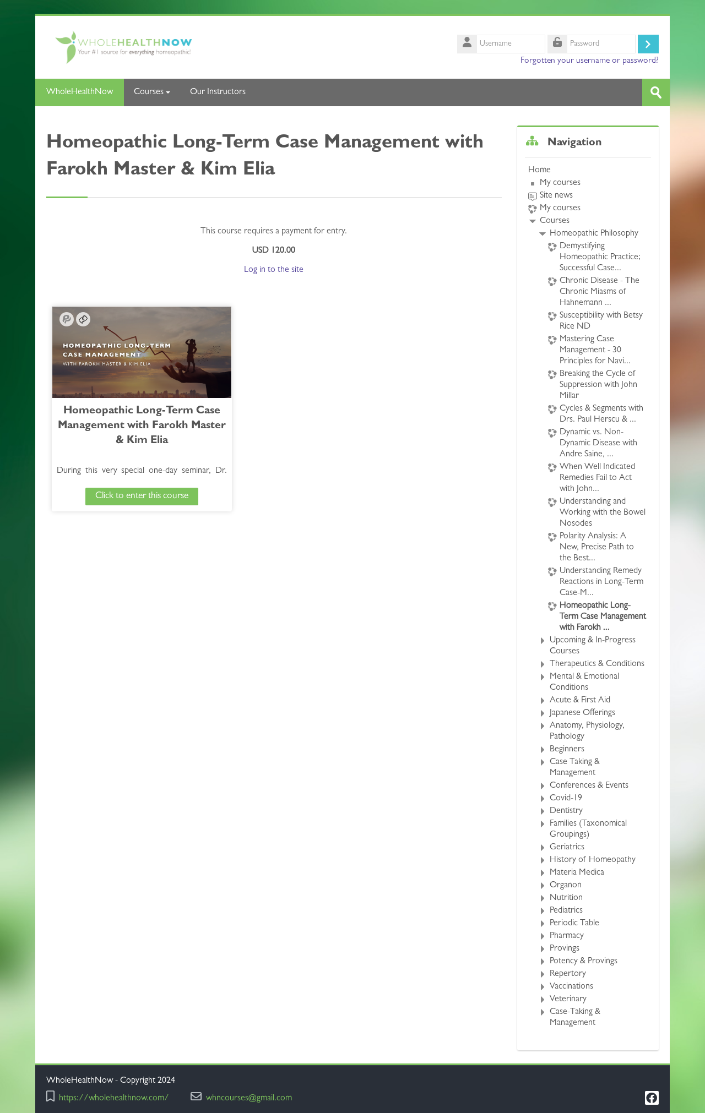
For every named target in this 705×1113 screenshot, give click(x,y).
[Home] (195, 47)
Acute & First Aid (580, 700)
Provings (564, 949)
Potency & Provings (583, 961)
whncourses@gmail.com (249, 1099)
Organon (566, 885)
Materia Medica (577, 873)
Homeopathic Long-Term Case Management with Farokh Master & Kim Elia (142, 426)
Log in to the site (273, 270)
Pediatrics (566, 911)
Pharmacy (567, 936)
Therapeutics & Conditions (597, 664)
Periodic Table (574, 923)
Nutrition (566, 898)
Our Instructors (218, 92)
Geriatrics (567, 847)
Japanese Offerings (582, 713)
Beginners (567, 749)
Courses (149, 92)
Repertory (568, 974)
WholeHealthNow (79, 92)
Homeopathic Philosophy (594, 234)
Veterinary (568, 999)
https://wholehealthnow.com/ (114, 1099)
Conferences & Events (589, 786)
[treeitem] (588, 597)
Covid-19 (566, 798)
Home (539, 170)
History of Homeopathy (593, 860)
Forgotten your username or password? (589, 61)
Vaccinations (571, 987)
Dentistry (566, 811)
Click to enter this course (141, 496)
